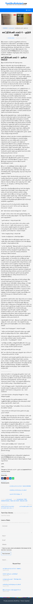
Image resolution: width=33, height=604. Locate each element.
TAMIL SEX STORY (14, 501)
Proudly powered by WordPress (12, 601)
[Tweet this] (5, 478)
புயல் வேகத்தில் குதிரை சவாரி (25, 505)
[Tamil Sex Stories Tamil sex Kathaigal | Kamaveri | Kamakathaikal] (16, 3)
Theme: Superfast (24, 601)
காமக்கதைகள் (9, 499)
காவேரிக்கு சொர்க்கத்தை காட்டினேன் (18, 490)
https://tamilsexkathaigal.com (21, 513)
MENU (29, 10)
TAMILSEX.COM (23, 501)
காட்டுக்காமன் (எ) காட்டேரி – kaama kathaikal (20, 486)
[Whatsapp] (13, 478)
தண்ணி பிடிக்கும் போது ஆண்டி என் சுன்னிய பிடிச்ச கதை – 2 (7, 506)
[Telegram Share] (10, 478)
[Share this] (2, 478)
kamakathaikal (20, 499)
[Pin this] (8, 478)
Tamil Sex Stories (7, 513)
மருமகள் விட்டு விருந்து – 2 (16, 494)
